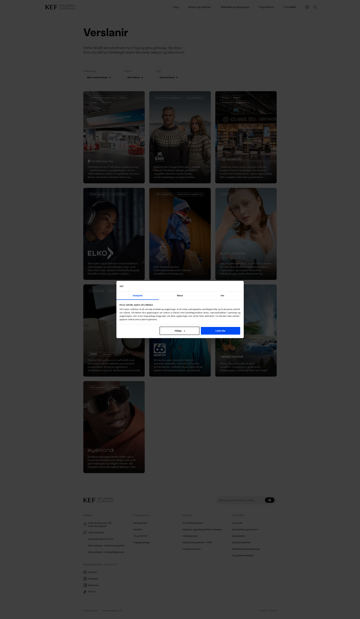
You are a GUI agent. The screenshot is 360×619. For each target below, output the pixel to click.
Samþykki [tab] (137, 295)
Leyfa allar (220, 331)
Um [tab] (222, 295)
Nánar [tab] (180, 295)
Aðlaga (178, 331)
